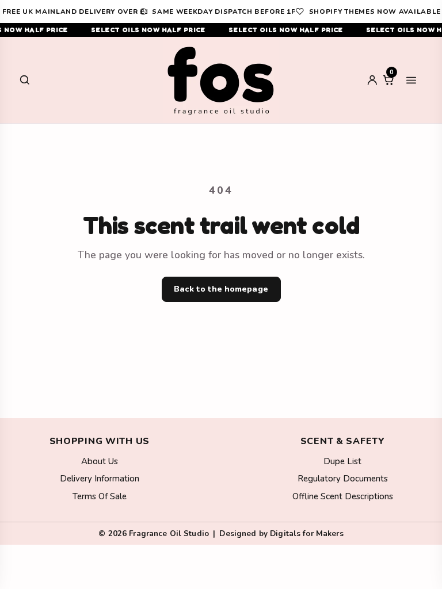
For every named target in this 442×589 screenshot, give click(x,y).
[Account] (372, 80)
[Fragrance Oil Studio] (221, 80)
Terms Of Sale (100, 496)
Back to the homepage (221, 289)
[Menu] (411, 80)
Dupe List (342, 461)
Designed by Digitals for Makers (281, 533)
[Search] (24, 80)
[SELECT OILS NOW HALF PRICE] (221, 30)
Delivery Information (99, 478)
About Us (99, 461)
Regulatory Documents (343, 478)
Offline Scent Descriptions (342, 496)
